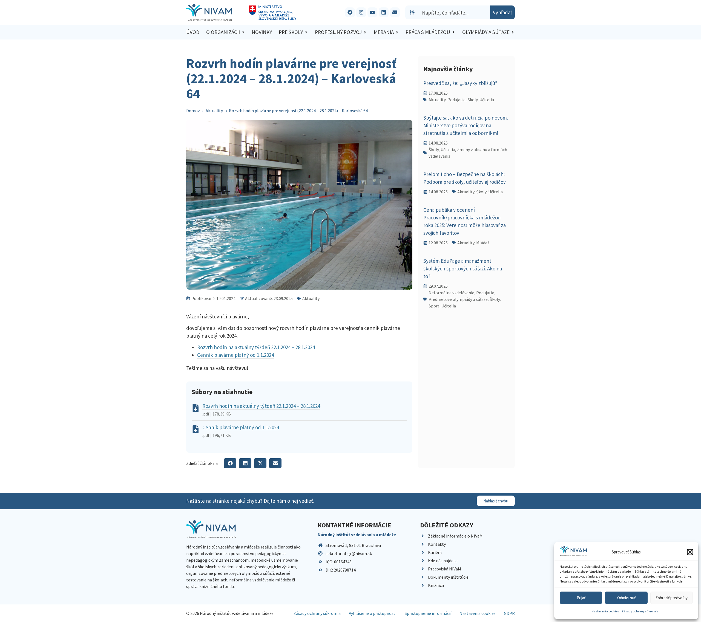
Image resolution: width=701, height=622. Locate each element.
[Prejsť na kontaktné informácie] (395, 12)
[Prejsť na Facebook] (350, 12)
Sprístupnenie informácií (428, 613)
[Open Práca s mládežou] (453, 32)
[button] (690, 552)
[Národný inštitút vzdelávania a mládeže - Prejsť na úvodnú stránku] (209, 12)
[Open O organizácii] (243, 32)
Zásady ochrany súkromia (640, 611)
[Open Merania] (397, 32)
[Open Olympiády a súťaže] (513, 32)
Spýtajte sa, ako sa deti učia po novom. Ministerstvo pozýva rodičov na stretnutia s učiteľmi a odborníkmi (465, 125)
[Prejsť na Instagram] (361, 12)
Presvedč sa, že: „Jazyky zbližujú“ (460, 83)
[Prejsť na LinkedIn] (384, 12)
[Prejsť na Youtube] (372, 12)
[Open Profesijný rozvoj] (365, 32)
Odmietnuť (626, 597)
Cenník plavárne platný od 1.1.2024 (235, 355)
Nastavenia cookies (605, 611)
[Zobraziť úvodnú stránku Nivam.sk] (211, 529)
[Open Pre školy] (306, 32)
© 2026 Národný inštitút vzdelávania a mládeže (230, 613)
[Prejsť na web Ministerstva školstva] (273, 13)
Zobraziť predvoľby (671, 597)
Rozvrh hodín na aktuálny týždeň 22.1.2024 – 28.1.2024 (256, 347)
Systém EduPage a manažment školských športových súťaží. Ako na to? (462, 268)
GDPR (509, 613)
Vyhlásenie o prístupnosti (373, 613)
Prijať (581, 597)
